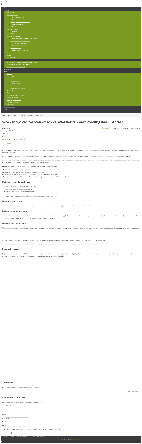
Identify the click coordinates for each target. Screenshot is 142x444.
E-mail (4, 422)
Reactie (4, 414)
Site (3, 425)
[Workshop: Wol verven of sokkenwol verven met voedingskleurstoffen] (121, 128)
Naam (4, 418)
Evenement (3, 115)
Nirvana (73, 439)
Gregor (9, 143)
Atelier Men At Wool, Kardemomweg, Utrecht (14, 139)
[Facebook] (4, 442)
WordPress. (78, 439)
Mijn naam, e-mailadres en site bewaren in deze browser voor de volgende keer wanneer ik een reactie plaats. (32, 429)
